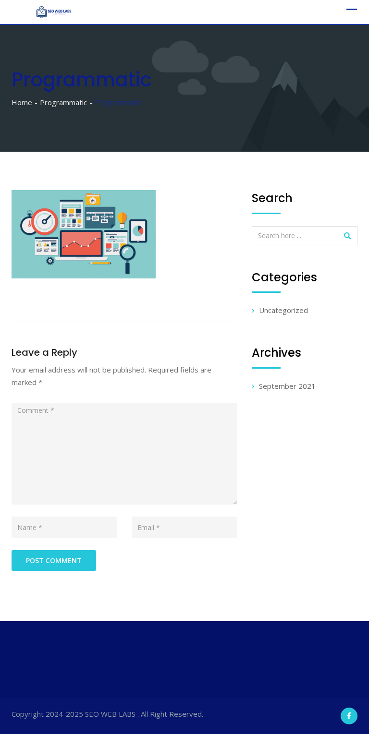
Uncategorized (283, 310)
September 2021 (287, 386)
